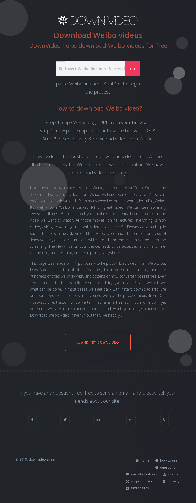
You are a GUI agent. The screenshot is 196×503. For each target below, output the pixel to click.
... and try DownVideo (98, 342)
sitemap (173, 474)
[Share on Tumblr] (164, 419)
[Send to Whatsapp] (131, 419)
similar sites (139, 488)
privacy (173, 481)
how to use (168, 460)
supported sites (142, 481)
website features (143, 474)
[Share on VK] (98, 419)
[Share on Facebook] (32, 419)
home (145, 460)
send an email (115, 393)
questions (167, 467)
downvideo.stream (43, 459)
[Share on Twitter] (65, 419)
